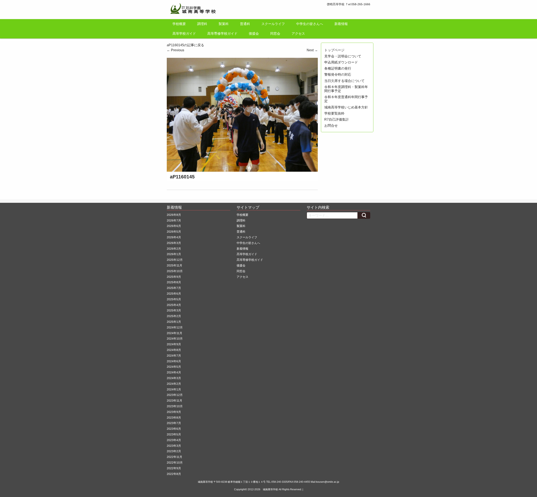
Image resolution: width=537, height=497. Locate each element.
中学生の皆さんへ (309, 24)
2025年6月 (174, 293)
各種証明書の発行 (337, 68)
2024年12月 (175, 327)
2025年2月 (174, 316)
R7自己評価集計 (336, 119)
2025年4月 (174, 305)
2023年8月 (174, 417)
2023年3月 (174, 445)
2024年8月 (174, 350)
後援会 (254, 33)
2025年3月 (174, 310)
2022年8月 (174, 474)
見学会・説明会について (342, 56)
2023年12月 (175, 395)
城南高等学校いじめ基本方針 (346, 107)
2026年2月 (174, 248)
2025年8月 (174, 282)
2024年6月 (174, 361)
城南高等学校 (270, 489)
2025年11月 (174, 265)
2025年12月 (175, 259)
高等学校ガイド (184, 33)
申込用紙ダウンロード (341, 62)
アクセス (298, 33)
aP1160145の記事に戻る (185, 45)
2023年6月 (174, 428)
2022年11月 (174, 457)
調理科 (202, 24)
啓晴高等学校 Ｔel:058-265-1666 (348, 4)
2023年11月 (174, 400)
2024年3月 (174, 378)
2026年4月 (174, 237)
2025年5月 (174, 299)
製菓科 (224, 24)
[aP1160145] (242, 114)
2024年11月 (174, 333)
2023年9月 (174, 412)
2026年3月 (174, 243)
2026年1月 (174, 254)
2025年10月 (175, 271)
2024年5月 (174, 366)
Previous (175, 50)
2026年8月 (174, 214)
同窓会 (275, 33)
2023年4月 (174, 440)
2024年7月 (174, 355)
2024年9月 (174, 344)
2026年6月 (174, 226)
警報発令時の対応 (337, 74)
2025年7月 (174, 288)
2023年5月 (174, 434)
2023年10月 (175, 406)
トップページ (334, 50)
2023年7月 (174, 423)
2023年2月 (174, 451)
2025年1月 (174, 321)
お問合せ (331, 125)
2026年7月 (174, 220)
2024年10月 (175, 338)
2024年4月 (174, 372)
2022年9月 (174, 468)
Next (312, 50)
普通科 (245, 24)
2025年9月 (174, 276)
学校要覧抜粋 (334, 113)
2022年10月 (175, 462)
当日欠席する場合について (344, 81)
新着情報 (341, 24)
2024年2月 (174, 383)
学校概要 (179, 24)
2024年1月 (174, 389)
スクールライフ (273, 24)
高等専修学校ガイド (222, 33)
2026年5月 (174, 231)
